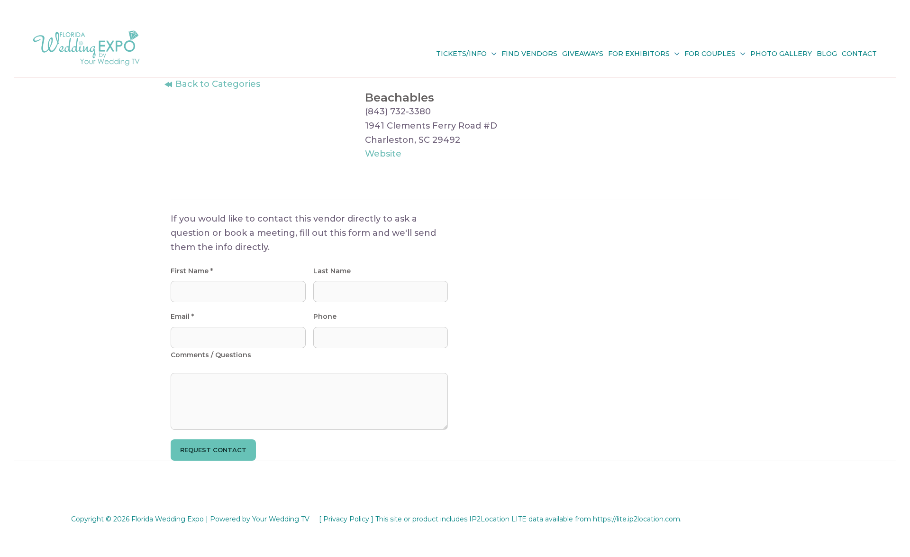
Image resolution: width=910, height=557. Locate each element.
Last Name (332, 271)
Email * (182, 316)
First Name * (192, 271)
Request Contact (213, 450)
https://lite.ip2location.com (636, 519)
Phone (325, 316)
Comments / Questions (211, 355)
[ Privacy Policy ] (346, 519)
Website (383, 154)
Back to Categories (216, 84)
